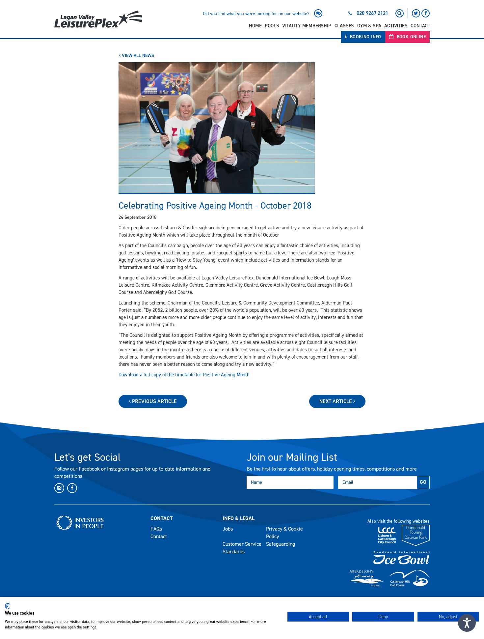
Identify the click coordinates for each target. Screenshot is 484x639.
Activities (395, 25)
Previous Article (154, 401)
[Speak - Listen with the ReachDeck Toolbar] (467, 623)
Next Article (336, 401)
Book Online (410, 37)
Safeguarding (280, 543)
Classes (344, 25)
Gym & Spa (369, 25)
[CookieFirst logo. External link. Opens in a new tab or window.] (7, 606)
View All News (137, 55)
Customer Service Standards (242, 547)
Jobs (228, 528)
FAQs (156, 528)
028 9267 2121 (372, 13)
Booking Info (365, 37)
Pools (272, 25)
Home (255, 25)
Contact (420, 25)
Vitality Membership (306, 25)
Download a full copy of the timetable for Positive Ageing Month (184, 374)
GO (423, 482)
